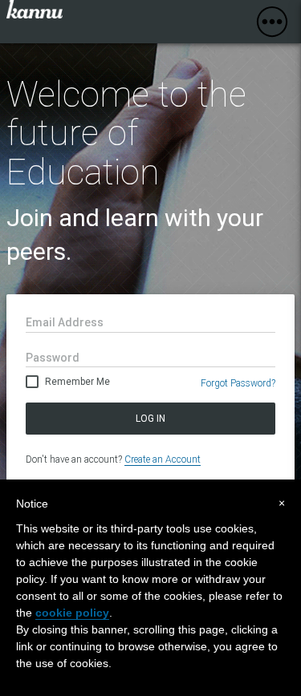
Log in (150, 418)
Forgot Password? (238, 383)
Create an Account (162, 459)
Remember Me (77, 381)
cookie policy (72, 612)
